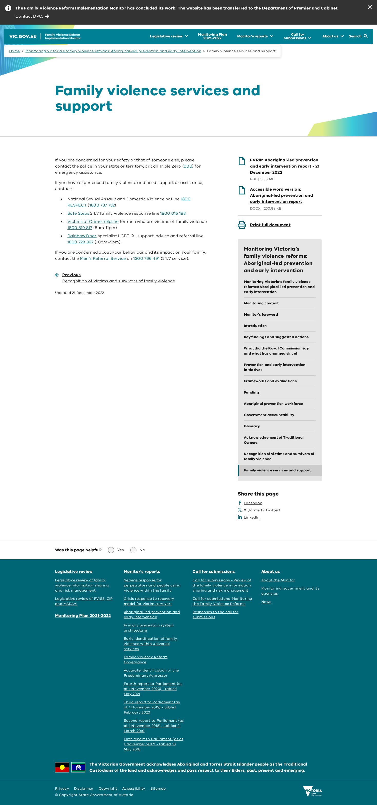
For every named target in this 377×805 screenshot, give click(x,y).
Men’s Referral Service (103, 258)
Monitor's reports (142, 572)
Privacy (62, 788)
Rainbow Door (82, 236)
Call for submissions (214, 572)
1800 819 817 (79, 228)
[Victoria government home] (312, 791)
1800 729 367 (80, 242)
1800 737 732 (102, 205)
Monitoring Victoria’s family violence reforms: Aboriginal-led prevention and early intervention (113, 51)
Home (14, 51)
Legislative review (74, 572)
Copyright (108, 788)
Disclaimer (84, 788)
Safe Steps (78, 213)
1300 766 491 (146, 258)
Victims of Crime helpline (93, 221)
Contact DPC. (29, 16)
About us (270, 572)
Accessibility (133, 788)
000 (188, 166)
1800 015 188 (173, 213)
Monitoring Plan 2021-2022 (83, 616)
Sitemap (158, 788)
